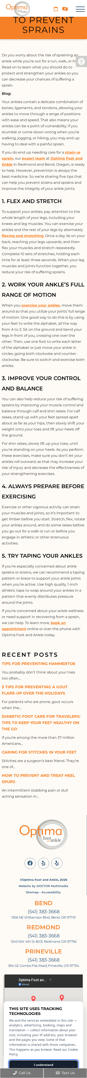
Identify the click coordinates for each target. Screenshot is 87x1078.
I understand (43, 1065)
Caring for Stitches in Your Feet (39, 752)
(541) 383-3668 (43, 911)
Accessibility (51, 892)
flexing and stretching (23, 236)
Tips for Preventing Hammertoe (38, 663)
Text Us (68, 1073)
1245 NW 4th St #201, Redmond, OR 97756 (43, 942)
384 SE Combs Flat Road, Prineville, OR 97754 (43, 966)
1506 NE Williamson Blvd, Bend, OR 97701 (43, 917)
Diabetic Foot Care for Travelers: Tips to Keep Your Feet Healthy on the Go (41, 722)
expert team (33, 158)
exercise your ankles (40, 305)
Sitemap (32, 892)
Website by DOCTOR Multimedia (43, 886)
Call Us (24, 1073)
